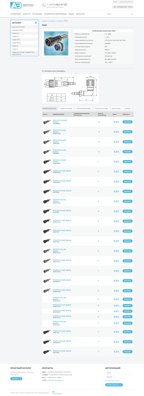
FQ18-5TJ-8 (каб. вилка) (62, 280)
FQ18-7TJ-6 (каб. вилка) (62, 331)
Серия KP (15, 36)
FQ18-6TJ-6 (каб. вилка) (62, 305)
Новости (26, 14)
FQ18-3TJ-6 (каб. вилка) (62, 171)
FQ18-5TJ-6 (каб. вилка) (62, 260)
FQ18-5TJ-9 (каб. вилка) (62, 290)
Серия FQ (15, 33)
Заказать (127, 122)
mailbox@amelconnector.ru (55, 380)
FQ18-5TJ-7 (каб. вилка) (62, 270)
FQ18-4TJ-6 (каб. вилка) (62, 210)
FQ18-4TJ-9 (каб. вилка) (62, 240)
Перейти (36, 23)
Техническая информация (55, 14)
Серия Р (15, 49)
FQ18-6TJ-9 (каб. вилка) (62, 316)
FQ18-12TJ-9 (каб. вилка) (59, 151)
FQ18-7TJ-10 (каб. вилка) (59, 322)
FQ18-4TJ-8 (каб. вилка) (62, 230)
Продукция (37, 14)
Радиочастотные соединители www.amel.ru (23, 53)
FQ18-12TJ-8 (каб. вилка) (59, 141)
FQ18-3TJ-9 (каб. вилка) (62, 190)
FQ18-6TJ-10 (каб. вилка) (59, 298)
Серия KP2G (16, 43)
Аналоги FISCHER (18, 27)
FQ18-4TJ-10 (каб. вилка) (59, 200)
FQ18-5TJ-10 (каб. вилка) (59, 250)
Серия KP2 (16, 40)
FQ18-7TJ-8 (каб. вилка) (62, 341)
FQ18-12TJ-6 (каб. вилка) (59, 131)
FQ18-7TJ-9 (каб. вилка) (62, 351)
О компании (15, 14)
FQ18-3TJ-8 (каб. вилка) (62, 181)
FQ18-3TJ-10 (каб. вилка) (59, 161)
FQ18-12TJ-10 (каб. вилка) (60, 121)
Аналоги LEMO (17, 30)
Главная (44, 21)
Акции (71, 14)
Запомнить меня (113, 381)
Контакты (80, 14)
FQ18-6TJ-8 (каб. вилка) (62, 310)
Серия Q (15, 46)
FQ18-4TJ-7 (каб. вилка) (62, 220)
